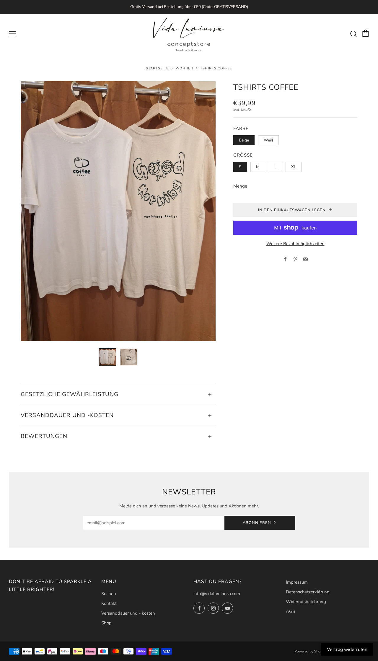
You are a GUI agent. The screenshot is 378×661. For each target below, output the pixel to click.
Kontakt (109, 603)
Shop (106, 623)
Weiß (268, 140)
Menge (240, 186)
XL (293, 167)
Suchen (108, 594)
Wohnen (184, 68)
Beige (244, 140)
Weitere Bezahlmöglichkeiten (295, 244)
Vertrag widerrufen (347, 649)
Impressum (297, 582)
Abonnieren (257, 522)
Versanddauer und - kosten (128, 613)
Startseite (157, 68)
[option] (118, 211)
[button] (107, 357)
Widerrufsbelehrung (306, 602)
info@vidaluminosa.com (216, 594)
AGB (290, 611)
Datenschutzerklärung (308, 592)
